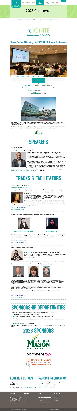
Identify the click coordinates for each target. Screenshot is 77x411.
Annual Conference (34, 14)
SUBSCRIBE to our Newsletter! (44, 404)
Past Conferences (40, 14)
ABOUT (53, 409)
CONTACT (64, 409)
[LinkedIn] (53, 403)
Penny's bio (18, 293)
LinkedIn (22, 209)
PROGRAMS (60, 409)
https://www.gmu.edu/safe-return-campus (28, 387)
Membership (26, 398)
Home (29, 14)
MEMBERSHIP (57, 409)
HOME (51, 409)
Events (25, 400)
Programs (25, 399)
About (25, 397)
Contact (25, 401)
